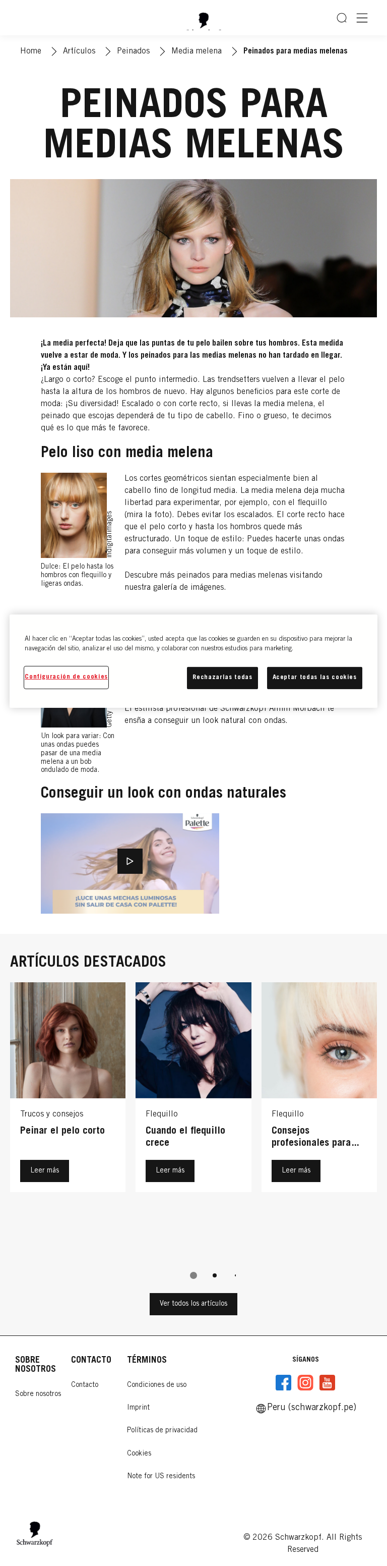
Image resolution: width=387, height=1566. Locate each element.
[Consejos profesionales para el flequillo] (319, 1120)
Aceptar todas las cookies (315, 678)
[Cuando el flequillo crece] (193, 1120)
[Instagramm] (305, 1383)
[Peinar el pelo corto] (67, 1120)
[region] (193, 661)
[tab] (193, 1275)
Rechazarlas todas (222, 678)
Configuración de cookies (66, 677)
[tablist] (193, 1275)
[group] (193, 1137)
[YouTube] (327, 1383)
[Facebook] (284, 1383)
